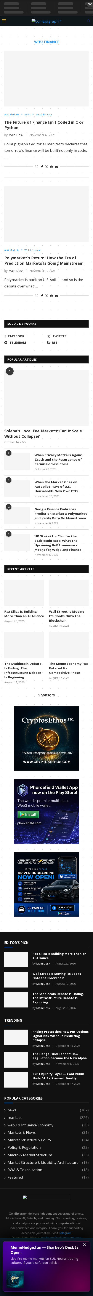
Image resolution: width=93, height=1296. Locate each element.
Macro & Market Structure (48, 1154)
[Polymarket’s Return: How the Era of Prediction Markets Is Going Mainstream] (46, 214)
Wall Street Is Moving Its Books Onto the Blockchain (66, 616)
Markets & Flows (48, 1132)
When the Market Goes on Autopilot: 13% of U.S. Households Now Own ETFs (57, 486)
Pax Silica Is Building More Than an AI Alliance (24, 613)
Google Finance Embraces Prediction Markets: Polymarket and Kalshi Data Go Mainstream (61, 513)
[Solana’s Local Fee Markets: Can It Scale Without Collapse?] (46, 398)
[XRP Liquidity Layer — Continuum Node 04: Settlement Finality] (16, 1080)
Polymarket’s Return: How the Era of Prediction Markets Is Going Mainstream (43, 260)
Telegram (65, 1233)
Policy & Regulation (48, 1147)
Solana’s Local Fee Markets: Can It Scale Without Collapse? (43, 433)
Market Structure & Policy (48, 1139)
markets (48, 1117)
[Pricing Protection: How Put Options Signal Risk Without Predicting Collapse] (16, 1037)
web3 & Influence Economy (48, 1125)
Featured (48, 1177)
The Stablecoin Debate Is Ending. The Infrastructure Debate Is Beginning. (23, 670)
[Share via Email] (56, 167)
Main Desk (15, 135)
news (48, 1110)
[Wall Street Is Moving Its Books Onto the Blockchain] (69, 593)
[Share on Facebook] (42, 167)
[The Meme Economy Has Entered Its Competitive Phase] (69, 645)
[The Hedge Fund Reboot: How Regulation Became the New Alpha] (16, 1060)
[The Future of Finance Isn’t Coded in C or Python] (46, 78)
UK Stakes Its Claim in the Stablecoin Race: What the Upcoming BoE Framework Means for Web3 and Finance (58, 543)
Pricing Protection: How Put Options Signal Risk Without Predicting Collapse (60, 1036)
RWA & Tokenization (48, 1169)
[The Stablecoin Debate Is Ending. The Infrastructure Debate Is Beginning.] (24, 645)
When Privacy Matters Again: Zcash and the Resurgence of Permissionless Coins (58, 459)
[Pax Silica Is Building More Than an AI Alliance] (24, 593)
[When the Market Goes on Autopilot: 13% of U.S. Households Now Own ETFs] (17, 488)
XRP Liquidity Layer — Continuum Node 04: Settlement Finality (58, 1076)
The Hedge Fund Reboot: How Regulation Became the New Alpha (59, 1056)
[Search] (89, 21)
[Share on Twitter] (46, 167)
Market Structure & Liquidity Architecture (48, 1162)
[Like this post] (36, 167)
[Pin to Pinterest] (51, 167)
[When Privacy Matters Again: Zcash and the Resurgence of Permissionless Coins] (17, 461)
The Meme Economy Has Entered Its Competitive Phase (68, 668)
